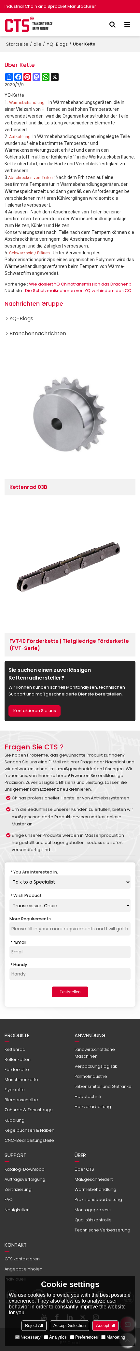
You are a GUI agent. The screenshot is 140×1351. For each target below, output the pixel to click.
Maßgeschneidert (94, 1179)
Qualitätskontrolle (93, 1220)
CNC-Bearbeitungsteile (29, 1140)
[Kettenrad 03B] (70, 414)
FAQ (9, 1199)
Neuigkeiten (17, 1210)
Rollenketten (18, 1059)
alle (37, 44)
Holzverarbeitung (93, 1106)
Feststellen (70, 991)
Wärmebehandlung (95, 1189)
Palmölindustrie (91, 1076)
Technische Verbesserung (102, 1230)
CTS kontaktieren (22, 1259)
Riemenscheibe (21, 1099)
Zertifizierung (18, 1189)
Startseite (17, 44)
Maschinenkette (21, 1079)
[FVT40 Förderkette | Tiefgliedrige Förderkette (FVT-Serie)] (70, 568)
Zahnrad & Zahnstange (29, 1110)
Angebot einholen (23, 1269)
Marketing (115, 1337)
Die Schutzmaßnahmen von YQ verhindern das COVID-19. (80, 290)
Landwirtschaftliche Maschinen (95, 1053)
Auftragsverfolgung (25, 1179)
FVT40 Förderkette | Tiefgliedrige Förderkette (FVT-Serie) (69, 645)
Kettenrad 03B (28, 487)
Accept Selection (69, 1325)
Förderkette (17, 1069)
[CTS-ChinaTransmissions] (29, 24)
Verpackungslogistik (96, 1066)
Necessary (31, 1337)
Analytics (58, 1337)
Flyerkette (15, 1089)
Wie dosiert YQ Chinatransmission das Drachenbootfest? (82, 284)
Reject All (34, 1325)
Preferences (86, 1337)
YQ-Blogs (57, 44)
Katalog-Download (25, 1169)
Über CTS (84, 1169)
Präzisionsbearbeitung (98, 1199)
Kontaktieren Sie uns (34, 710)
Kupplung (14, 1120)
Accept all (105, 1325)
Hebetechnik (88, 1096)
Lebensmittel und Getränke (103, 1086)
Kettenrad (15, 1049)
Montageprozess (93, 1210)
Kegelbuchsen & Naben (29, 1130)
